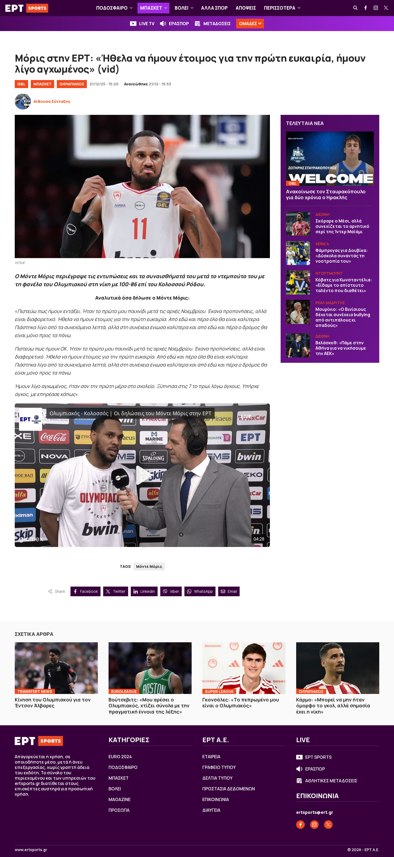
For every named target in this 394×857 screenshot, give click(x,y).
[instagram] (376, 8)
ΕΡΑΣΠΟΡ (179, 24)
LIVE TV (146, 24)
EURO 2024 (120, 757)
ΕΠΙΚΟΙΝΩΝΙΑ (215, 799)
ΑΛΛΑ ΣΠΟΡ (214, 8)
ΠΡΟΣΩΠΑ (119, 810)
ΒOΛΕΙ (181, 8)
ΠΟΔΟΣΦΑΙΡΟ (112, 8)
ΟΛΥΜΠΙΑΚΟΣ (72, 83)
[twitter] (386, 8)
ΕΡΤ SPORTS (318, 757)
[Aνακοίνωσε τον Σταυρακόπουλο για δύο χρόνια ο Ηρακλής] (330, 158)
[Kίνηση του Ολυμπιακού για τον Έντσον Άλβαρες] (56, 668)
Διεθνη (322, 214)
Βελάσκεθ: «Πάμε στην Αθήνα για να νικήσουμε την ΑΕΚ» (340, 348)
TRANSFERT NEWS (34, 691)
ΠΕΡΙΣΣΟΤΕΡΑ (279, 8)
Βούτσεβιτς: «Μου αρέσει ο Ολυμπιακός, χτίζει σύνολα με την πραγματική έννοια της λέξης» (149, 705)
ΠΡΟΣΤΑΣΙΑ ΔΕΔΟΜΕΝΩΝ (228, 789)
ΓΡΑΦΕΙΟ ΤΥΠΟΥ (219, 767)
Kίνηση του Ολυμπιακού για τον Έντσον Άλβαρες (53, 702)
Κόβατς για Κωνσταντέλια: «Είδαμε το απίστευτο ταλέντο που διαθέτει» (343, 285)
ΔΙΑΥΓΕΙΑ (211, 810)
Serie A (322, 243)
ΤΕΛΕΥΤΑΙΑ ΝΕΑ (305, 123)
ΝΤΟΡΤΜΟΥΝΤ (329, 273)
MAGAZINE (120, 799)
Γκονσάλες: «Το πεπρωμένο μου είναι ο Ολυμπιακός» (240, 702)
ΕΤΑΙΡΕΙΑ (211, 757)
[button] (131, 8)
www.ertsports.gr (31, 850)
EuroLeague (124, 691)
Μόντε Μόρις (149, 566)
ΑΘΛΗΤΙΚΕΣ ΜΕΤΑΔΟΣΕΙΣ (331, 781)
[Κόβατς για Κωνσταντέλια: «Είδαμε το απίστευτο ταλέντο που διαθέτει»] (298, 282)
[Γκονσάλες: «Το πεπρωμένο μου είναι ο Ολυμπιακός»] (243, 668)
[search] (355, 8)
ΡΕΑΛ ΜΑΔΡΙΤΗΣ (330, 302)
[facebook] (365, 8)
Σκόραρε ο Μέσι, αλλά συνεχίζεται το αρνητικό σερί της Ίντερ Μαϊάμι (342, 226)
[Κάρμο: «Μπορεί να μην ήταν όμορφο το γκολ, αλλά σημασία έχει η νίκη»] (337, 668)
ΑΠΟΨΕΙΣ (246, 8)
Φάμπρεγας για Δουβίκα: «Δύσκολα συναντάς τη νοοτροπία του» (341, 255)
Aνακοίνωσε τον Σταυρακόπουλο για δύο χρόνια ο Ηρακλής (326, 194)
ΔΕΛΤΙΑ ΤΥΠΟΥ (217, 778)
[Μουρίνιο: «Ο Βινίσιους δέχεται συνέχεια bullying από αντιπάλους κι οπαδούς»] (298, 312)
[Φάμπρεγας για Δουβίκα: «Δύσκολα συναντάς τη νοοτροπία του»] (298, 253)
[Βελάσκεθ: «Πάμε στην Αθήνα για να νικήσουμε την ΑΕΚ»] (298, 345)
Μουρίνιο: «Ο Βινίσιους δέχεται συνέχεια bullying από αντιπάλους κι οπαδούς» (342, 317)
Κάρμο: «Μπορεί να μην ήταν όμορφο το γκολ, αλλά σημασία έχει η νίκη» (333, 705)
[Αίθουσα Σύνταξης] (23, 101)
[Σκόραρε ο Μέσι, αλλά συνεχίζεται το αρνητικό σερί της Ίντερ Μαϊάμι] (298, 224)
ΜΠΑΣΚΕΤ (151, 8)
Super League (219, 691)
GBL (21, 83)
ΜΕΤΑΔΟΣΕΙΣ (217, 24)
